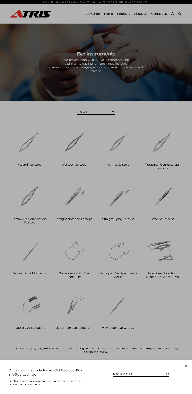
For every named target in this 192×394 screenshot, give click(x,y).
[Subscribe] (167, 374)
